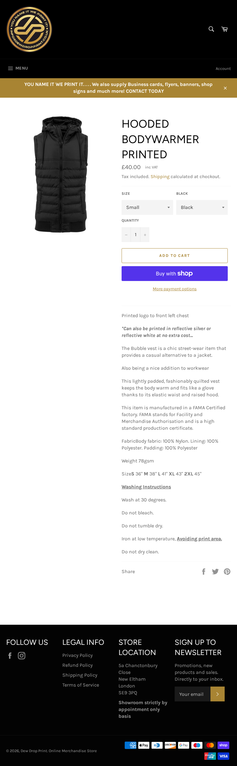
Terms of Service (80, 685)
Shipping (160, 176)
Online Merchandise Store (73, 750)
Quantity (130, 220)
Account (223, 68)
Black (182, 193)
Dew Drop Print (34, 750)
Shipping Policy (79, 675)
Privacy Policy (77, 655)
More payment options (175, 289)
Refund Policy (77, 665)
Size (126, 193)
